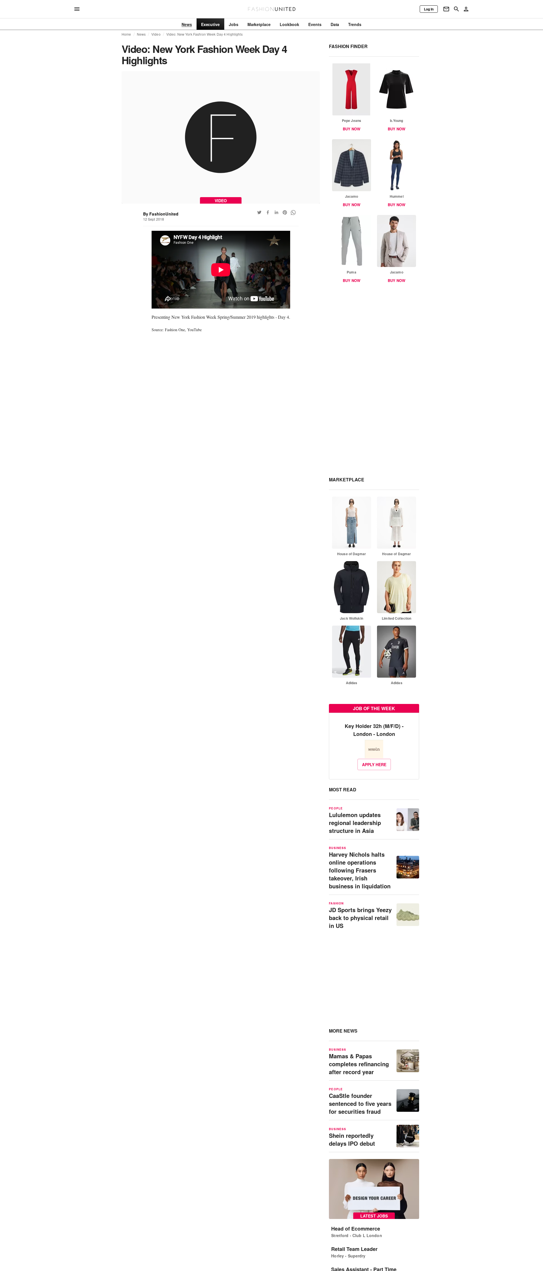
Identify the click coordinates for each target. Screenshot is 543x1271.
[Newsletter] (446, 9)
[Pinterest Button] (285, 212)
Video (156, 34)
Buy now (351, 129)
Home (126, 34)
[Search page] (456, 9)
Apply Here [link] (374, 764)
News (141, 34)
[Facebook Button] (268, 212)
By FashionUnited (161, 214)
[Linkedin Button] (276, 212)
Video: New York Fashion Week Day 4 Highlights (204, 34)
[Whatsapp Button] (293, 212)
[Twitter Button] (259, 212)
